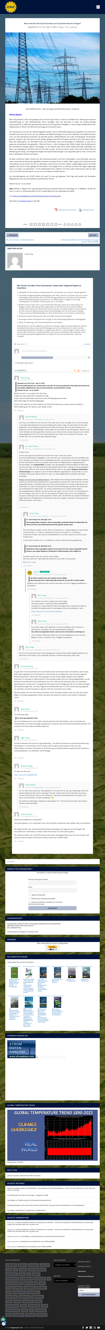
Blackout (45, 1265)
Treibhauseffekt (12, 1310)
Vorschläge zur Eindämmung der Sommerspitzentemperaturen (29, 1200)
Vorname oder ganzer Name (38, 879)
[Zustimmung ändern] (4, 1323)
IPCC (8, 1288)
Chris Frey (41, 27)
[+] (51, 357)
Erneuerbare (40, 1279)
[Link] (45, 357)
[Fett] (22, 357)
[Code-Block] (43, 357)
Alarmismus (11, 1265)
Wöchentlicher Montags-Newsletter (43, 899)
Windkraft (30, 1315)
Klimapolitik (11, 1297)
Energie (60, 27)
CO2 (15, 1270)
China (8, 1270)
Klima (8, 1292)
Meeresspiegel (12, 1306)
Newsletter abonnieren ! (25, 363)
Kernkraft (42, 1288)
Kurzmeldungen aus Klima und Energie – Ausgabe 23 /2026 (27, 1195)
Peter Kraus (38, 419)
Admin (36, 572)
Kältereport (28, 1301)
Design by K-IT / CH (17, 1328)
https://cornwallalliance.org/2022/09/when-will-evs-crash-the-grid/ (37, 196)
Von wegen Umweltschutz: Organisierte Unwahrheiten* (26, 1210)
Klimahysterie (19, 1292)
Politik (23, 1306)
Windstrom (41, 1315)
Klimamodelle (33, 1292)
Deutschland (11, 1274)
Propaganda (34, 1306)
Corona (23, 1270)
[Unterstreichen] (28, 357)
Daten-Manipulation (37, 1270)
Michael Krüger (39, 787)
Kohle (8, 1301)
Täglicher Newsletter (38, 895)
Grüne (42, 1283)
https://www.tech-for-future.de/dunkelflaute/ (46, 611)
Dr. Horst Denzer (44, 516)
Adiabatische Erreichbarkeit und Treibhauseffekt (38, 1241)
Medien (38, 1301)
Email (30, 887)
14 (66, 27)
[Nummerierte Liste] (34, 357)
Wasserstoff (41, 1310)
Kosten (17, 1301)
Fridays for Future (13, 1283)
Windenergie (18, 1315)
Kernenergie (30, 1288)
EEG (29, 1274)
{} (48, 357)
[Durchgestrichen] (31, 357)
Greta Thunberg (30, 1283)
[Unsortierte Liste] (37, 357)
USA (31, 1310)
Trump (24, 1310)
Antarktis (22, 1265)
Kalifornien (17, 1288)
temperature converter (15, 1162)
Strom (44, 1306)
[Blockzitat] (40, 357)
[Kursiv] (25, 357)
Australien (33, 1265)
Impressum (82, 1271)
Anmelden (87, 344)
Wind (8, 1315)
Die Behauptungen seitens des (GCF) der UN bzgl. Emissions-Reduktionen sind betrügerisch (45, 1205)
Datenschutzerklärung (86, 1276)
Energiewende (26, 1279)
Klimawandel (37, 1297)
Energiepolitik (12, 1279)
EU (49, 1279)
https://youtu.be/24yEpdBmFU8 (25, 775)
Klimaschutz (24, 1297)
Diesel (22, 1274)
